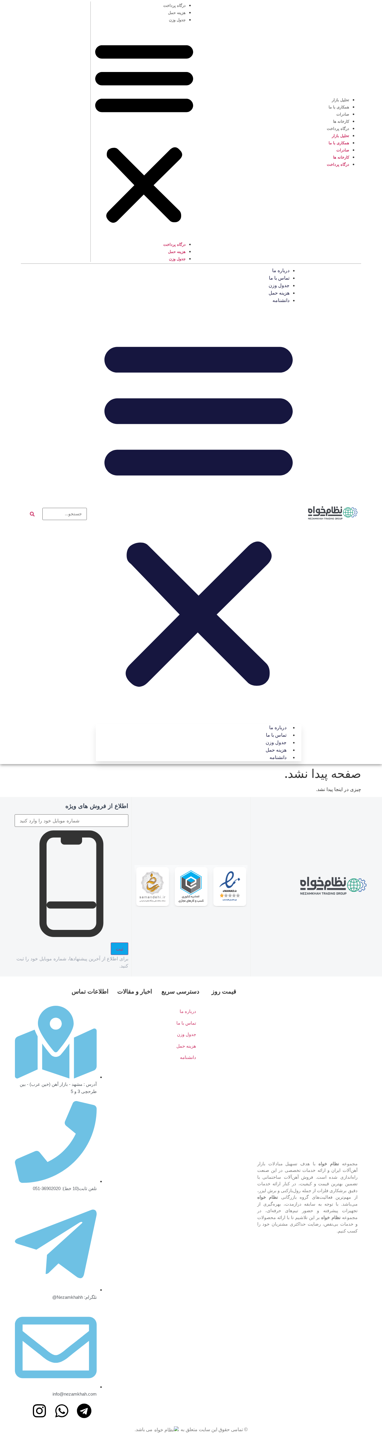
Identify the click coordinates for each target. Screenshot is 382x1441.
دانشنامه (280, 300)
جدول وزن (177, 20)
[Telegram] (84, 1410)
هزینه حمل (177, 12)
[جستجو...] (64, 514)
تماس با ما (279, 277)
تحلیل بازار (340, 100)
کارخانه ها (341, 121)
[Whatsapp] (61, 1410)
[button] (144, 131)
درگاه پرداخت (338, 128)
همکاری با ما (339, 107)
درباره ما (280, 270)
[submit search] (32, 514)
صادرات (342, 114)
